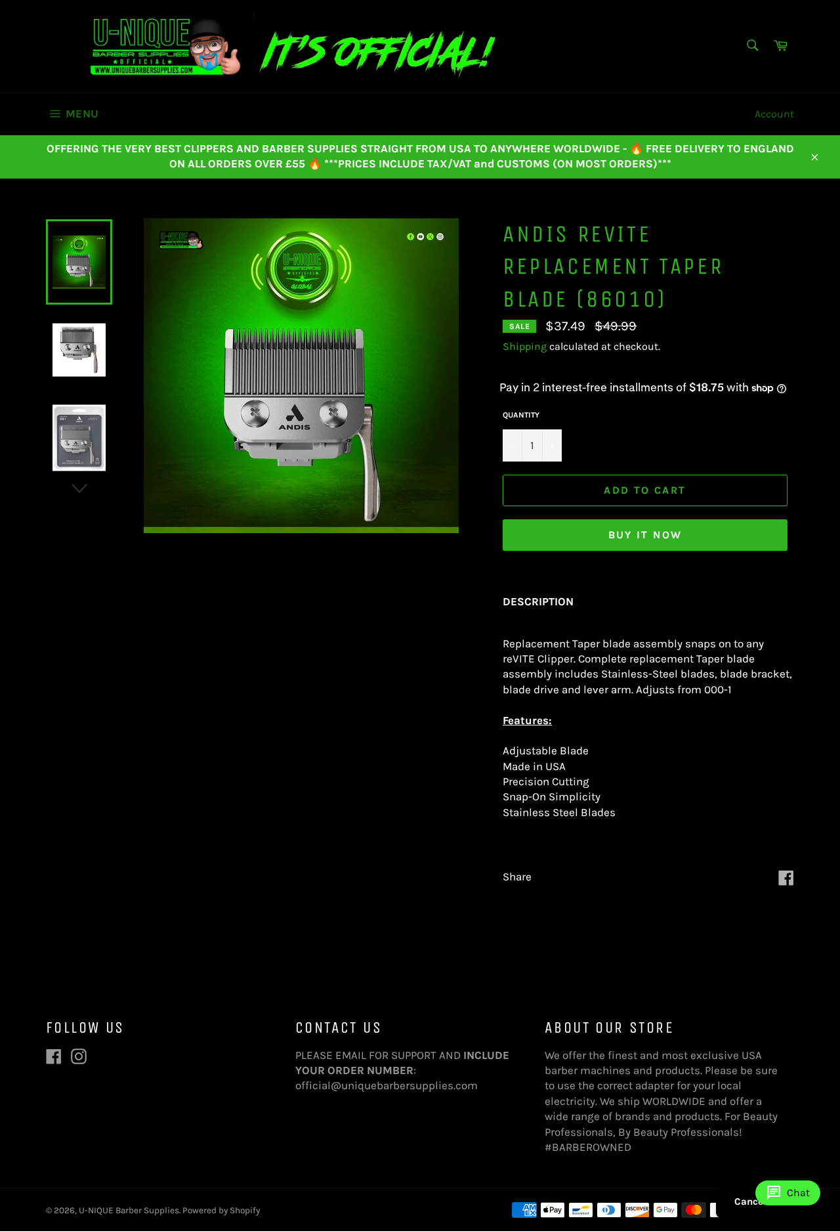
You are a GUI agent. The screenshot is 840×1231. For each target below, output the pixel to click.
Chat (788, 1193)
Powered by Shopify (221, 1210)
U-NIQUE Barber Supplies (129, 1210)
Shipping (525, 346)
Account (774, 114)
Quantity (521, 415)
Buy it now (645, 535)
